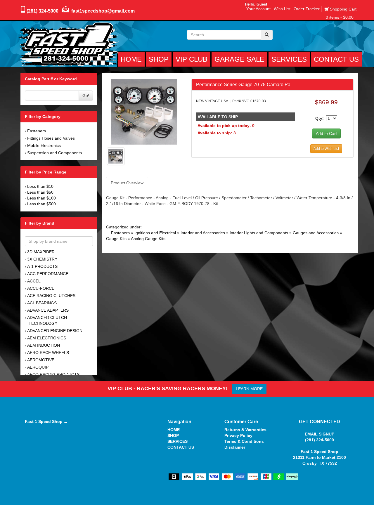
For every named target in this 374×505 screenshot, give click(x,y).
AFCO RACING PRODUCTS (53, 374)
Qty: (319, 118)
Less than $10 (40, 186)
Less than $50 (40, 192)
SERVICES (177, 441)
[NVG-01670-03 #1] (144, 111)
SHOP (173, 435)
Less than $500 (41, 204)
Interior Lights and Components (259, 232)
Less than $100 (41, 198)
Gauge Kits (116, 238)
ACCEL (34, 281)
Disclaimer (234, 447)
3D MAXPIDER (41, 251)
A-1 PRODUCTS (42, 266)
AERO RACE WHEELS (48, 352)
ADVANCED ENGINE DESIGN (54, 330)
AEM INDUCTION (43, 345)
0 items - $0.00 (340, 17)
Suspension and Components (54, 152)
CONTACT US (180, 447)
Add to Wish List (326, 149)
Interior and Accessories (203, 232)
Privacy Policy (238, 435)
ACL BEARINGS (42, 303)
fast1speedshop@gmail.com (103, 10)
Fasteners (36, 131)
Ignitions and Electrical (155, 232)
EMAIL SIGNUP (319, 434)
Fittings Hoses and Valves (51, 138)
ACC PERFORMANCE (47, 273)
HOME (173, 429)
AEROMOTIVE (40, 360)
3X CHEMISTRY (42, 259)
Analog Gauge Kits (148, 238)
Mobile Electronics (44, 145)
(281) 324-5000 (42, 10)
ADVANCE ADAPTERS (48, 310)
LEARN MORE (249, 388)
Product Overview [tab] (127, 183)
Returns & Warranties (245, 429)
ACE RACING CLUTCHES (51, 295)
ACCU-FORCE (40, 288)
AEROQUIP (38, 367)
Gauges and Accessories (316, 232)
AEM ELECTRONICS (46, 338)
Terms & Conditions (244, 441)
